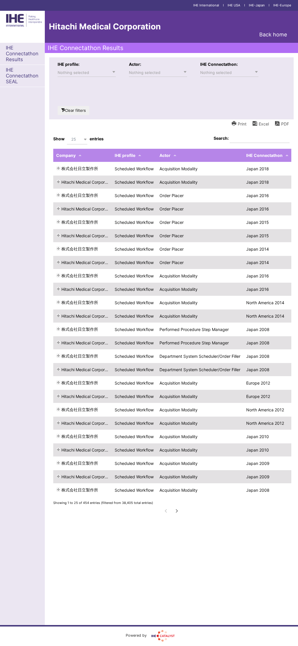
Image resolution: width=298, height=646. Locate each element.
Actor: (135, 64)
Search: (222, 138)
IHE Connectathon (264, 155)
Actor (165, 155)
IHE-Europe (282, 5)
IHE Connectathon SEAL (22, 75)
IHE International (206, 5)
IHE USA (234, 5)
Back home (273, 34)
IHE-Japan (257, 5)
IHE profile (125, 155)
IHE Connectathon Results (22, 53)
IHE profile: (68, 64)
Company (66, 155)
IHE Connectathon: (219, 64)
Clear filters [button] (75, 110)
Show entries (78, 138)
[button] (87, 72)
